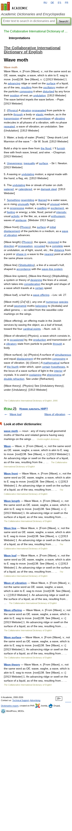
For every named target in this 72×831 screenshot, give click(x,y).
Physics (12, 110)
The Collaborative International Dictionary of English (36, 31)
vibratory (11, 343)
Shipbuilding (26, 265)
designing (36, 279)
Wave (7, 446)
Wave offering (13, 610)
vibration (26, 110)
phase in (21, 254)
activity (15, 216)
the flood (46, 148)
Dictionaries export (9, 706)
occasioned (17, 339)
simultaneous (63, 354)
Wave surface (12, 637)
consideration (32, 283)
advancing (14, 83)
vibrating (60, 118)
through (18, 114)
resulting (26, 87)
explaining (35, 374)
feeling (11, 212)
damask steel (49, 189)
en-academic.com (15, 6)
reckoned (53, 242)
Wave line (10, 528)
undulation (39, 95)
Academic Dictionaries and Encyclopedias (33, 14)
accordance (24, 269)
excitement (57, 208)
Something (13, 200)
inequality (29, 163)
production (39, 339)
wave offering (41, 294)
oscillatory (49, 87)
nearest (49, 254)
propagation (25, 246)
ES (59, 3)
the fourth (13, 366)
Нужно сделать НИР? (33, 408)
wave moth (11, 430)
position (14, 95)
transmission (11, 118)
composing (26, 91)
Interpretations (19, 38)
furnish (61, 148)
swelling (42, 208)
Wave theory (12, 664)
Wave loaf (16, 414)
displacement (12, 231)
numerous (52, 301)
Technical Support (20, 700)
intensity (61, 212)
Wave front (11, 473)
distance (59, 250)
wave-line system (52, 269)
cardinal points (32, 328)
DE (52, 3)
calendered (25, 189)
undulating (28, 174)
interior (58, 370)
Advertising (35, 700)
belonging (41, 305)
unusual (55, 204)
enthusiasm (58, 216)
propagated (39, 110)
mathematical (51, 362)
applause (20, 220)
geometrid (20, 305)
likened (42, 200)
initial (53, 227)
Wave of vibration (54, 414)
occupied (39, 246)
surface (50, 83)
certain (39, 288)
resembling (27, 200)
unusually (23, 204)
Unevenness (14, 163)
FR (66, 3)
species (63, 301)
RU (45, 3)
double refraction (14, 378)
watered (9, 189)
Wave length (12, 500)
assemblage (43, 118)
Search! (63, 21)
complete (57, 246)
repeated (9, 126)
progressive (17, 208)
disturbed (48, 91)
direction (9, 246)
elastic (40, 114)
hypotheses (58, 366)
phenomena (54, 374)
